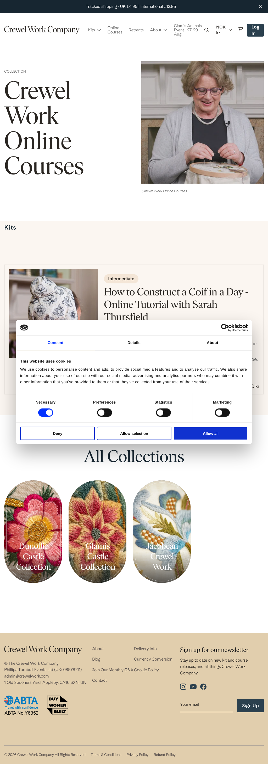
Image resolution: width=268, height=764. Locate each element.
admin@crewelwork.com (26, 676)
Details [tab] (134, 342)
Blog (96, 659)
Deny (57, 433)
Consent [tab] (56, 342)
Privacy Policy (137, 755)
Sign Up (250, 705)
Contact (99, 680)
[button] (206, 30)
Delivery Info (145, 648)
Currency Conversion (153, 659)
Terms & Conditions (106, 755)
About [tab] (212, 342)
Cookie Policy (146, 669)
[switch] (104, 412)
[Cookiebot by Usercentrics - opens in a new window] (225, 327)
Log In (257, 30)
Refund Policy (164, 755)
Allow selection (134, 433)
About (98, 648)
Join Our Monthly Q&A (112, 669)
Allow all (211, 433)
